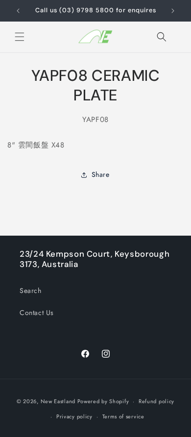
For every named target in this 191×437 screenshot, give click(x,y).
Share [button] (101, 174)
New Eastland (58, 401)
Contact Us (37, 312)
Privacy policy (74, 416)
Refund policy (156, 401)
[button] (19, 37)
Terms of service (123, 416)
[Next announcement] (173, 11)
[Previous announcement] (18, 11)
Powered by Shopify (103, 401)
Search (31, 290)
